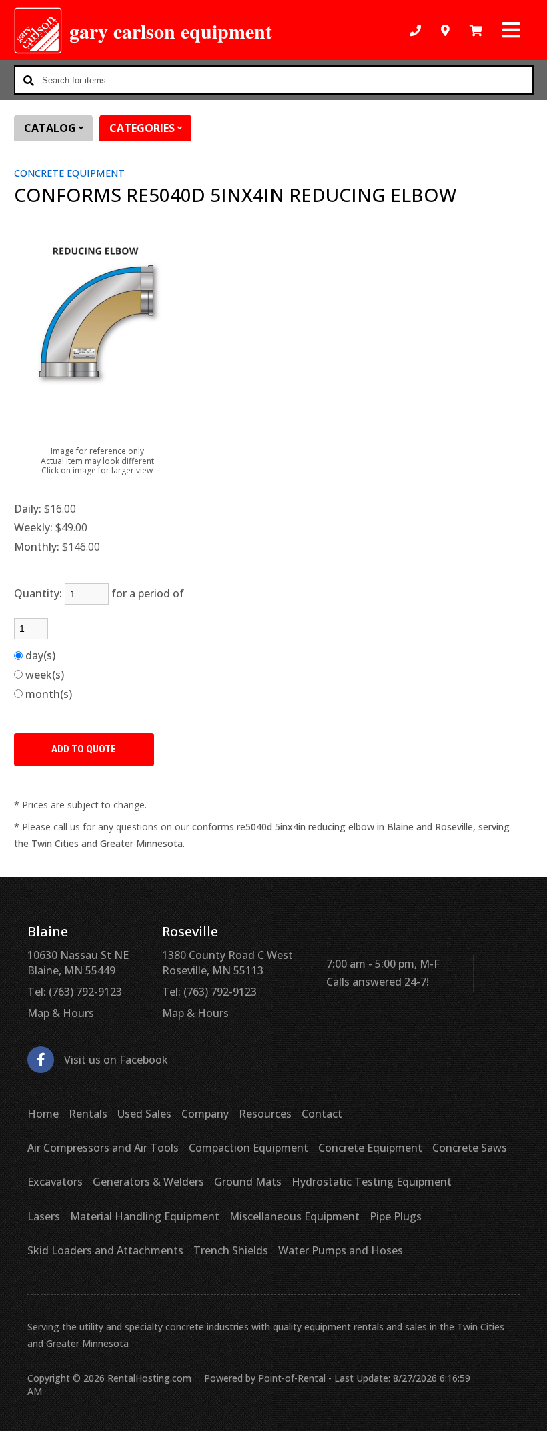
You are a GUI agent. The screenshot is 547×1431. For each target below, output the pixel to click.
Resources (265, 1113)
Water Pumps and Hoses (340, 1250)
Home (43, 1113)
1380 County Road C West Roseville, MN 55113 (227, 962)
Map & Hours (60, 1013)
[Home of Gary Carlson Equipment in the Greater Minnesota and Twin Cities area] (38, 30)
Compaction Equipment (248, 1147)
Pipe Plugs (396, 1216)
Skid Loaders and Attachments (105, 1250)
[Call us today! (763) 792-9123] (415, 30)
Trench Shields (230, 1250)
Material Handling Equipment (144, 1216)
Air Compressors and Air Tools (103, 1147)
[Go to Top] (522, 1407)
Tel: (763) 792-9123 (74, 991)
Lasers (43, 1216)
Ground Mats (248, 1181)
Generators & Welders (148, 1181)
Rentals (88, 1113)
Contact (322, 1113)
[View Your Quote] (476, 30)
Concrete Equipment (370, 1147)
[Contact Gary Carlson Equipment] (445, 30)
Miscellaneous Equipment (294, 1216)
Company (205, 1113)
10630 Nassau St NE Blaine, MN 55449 (78, 962)
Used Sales (144, 1113)
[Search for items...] (28, 80)
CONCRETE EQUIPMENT (69, 173)
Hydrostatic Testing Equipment (372, 1181)
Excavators (55, 1181)
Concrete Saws (469, 1147)
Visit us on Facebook (116, 1059)
